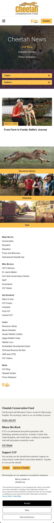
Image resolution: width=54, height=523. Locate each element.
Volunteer (27, 198)
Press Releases (27, 56)
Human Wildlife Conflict (12, 334)
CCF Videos (7, 358)
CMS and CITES (9, 354)
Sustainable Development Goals (16, 346)
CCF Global (7, 288)
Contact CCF (7, 315)
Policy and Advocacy (11, 253)
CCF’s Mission (8, 268)
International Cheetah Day (13, 257)
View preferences (27, 517)
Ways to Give (8, 299)
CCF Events (7, 303)
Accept (27, 503)
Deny (27, 510)
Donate (46, 21)
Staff (4, 280)
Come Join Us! (9, 420)
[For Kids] (34, 20)
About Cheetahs (9, 330)
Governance (7, 284)
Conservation (8, 241)
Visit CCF (6, 311)
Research (6, 245)
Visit (27, 225)
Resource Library (27, 171)
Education (6, 249)
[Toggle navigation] (3, 21)
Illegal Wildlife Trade (11, 338)
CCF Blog (27, 46)
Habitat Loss (7, 342)
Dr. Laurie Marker (9, 272)
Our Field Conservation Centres (15, 276)
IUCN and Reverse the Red (13, 350)
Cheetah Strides (27, 51)
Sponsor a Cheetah (21, 468)
